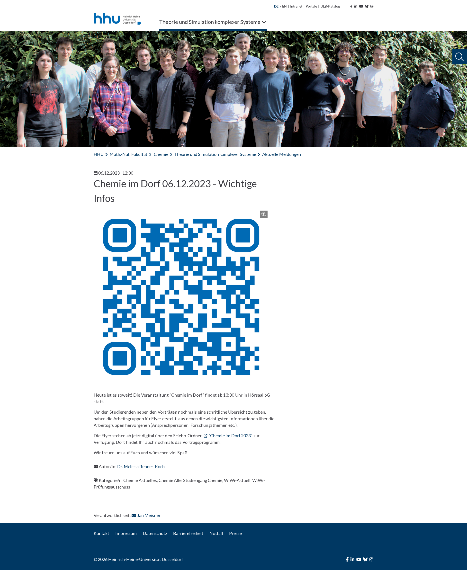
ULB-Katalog (330, 6)
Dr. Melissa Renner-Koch (140, 466)
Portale (311, 6)
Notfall (216, 533)
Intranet (296, 6)
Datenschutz (155, 533)
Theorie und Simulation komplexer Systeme (215, 154)
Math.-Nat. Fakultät (128, 154)
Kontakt (101, 533)
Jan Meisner (148, 515)
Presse (235, 533)
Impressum (126, 533)
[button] (459, 56)
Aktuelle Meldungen (281, 154)
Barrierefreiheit (188, 533)
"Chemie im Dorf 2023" (230, 435)
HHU (99, 154)
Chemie (161, 154)
